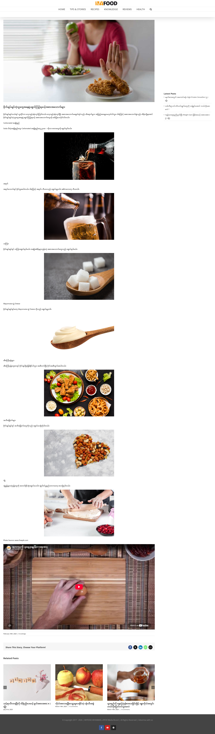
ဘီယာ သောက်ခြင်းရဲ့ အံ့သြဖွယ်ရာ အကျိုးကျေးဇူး (76, 703)
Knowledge (22, 634)
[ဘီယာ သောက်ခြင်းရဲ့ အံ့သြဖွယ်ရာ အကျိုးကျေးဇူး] (79, 665)
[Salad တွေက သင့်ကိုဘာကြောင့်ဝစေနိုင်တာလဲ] (131, 665)
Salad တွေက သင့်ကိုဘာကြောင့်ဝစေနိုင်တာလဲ (127, 703)
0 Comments (21, 709)
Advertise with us (145, 720)
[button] (151, 9)
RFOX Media (108, 720)
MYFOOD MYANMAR (92, 720)
